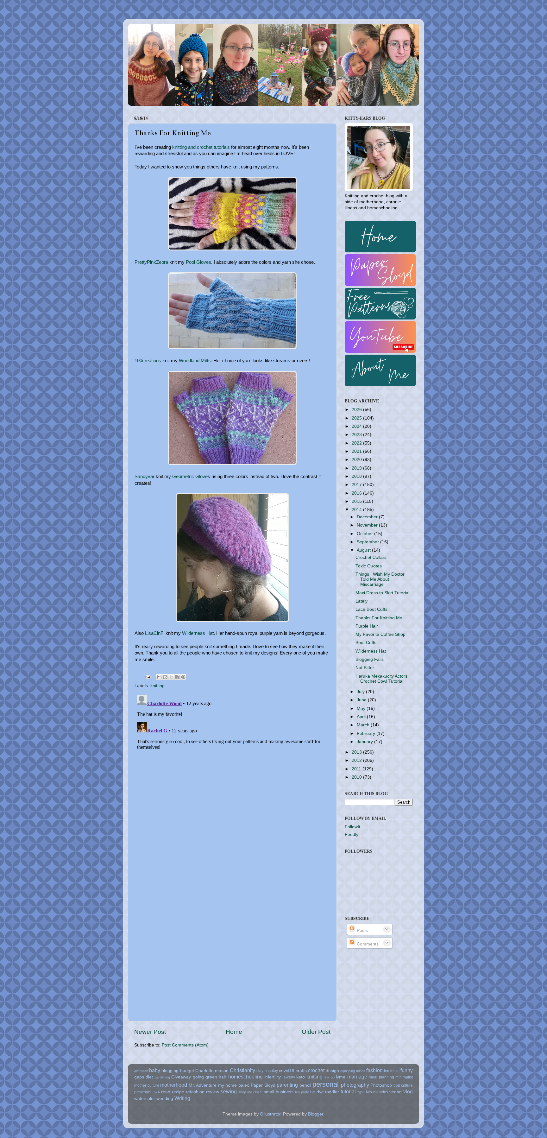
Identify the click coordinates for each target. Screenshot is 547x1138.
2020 (357, 459)
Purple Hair (366, 626)
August (364, 550)
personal (325, 1084)
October (365, 533)
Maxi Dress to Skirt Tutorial (382, 593)
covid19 (286, 1070)
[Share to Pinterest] (183, 677)
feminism (391, 1071)
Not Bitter (364, 667)
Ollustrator (270, 1114)
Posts (361, 930)
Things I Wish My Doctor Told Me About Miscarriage (380, 579)
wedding (164, 1098)
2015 (357, 501)
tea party (302, 1092)
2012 (357, 760)
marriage (357, 1076)
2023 (357, 434)
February (366, 733)
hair (222, 1077)
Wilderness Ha (197, 633)
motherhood (173, 1085)
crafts (301, 1070)
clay (259, 1071)
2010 (357, 777)
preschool (142, 1092)
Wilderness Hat (370, 651)
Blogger (315, 1114)
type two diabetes (372, 1092)
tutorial (348, 1091)
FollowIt (352, 827)
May (362, 708)
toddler (332, 1092)
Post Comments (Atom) (185, 1045)
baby (154, 1070)
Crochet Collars (371, 557)
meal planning (381, 1077)
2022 (357, 443)
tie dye (317, 1092)
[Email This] (159, 677)
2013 (357, 752)
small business (278, 1092)
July (361, 691)
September (368, 542)
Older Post (316, 1031)
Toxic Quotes (368, 566)
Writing (182, 1098)
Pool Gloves (198, 262)
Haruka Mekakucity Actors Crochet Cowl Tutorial (381, 679)
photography (355, 1085)
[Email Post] (147, 676)
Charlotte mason (212, 1070)
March (364, 725)
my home (227, 1085)
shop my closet (250, 1092)
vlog (408, 1091)
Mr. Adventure (203, 1085)
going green (205, 1077)
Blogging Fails (369, 659)
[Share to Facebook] (177, 677)
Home (234, 1031)
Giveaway (181, 1077)
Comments (367, 944)
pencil (305, 1085)
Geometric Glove (190, 476)
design (332, 1070)
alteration (141, 1071)
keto (300, 1077)
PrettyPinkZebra (151, 262)
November (368, 525)
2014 (357, 509)
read (165, 1092)
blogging (170, 1070)
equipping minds (352, 1071)
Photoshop (381, 1085)
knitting (157, 685)
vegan (395, 1092)
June (362, 700)
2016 (357, 493)
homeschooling (245, 1076)
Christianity (242, 1070)
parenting (287, 1085)
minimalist (404, 1077)
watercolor (144, 1098)
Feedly (351, 834)
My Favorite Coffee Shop (380, 634)
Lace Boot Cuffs (371, 609)
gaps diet (143, 1077)
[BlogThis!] (165, 677)
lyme (340, 1077)
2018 (357, 476)
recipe (178, 1092)
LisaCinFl (154, 633)
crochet (316, 1070)
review (212, 1092)
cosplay (271, 1071)
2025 (357, 418)
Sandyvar (144, 476)
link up (329, 1077)
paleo (243, 1085)
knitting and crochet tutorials (201, 147)
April (362, 716)
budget (187, 1070)
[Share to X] (171, 677)
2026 (357, 409)
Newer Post (150, 1031)
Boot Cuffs (365, 642)
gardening (162, 1077)
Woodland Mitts (195, 360)
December (368, 517)
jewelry (289, 1077)
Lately (361, 601)
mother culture (146, 1085)
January (365, 741)
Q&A (156, 1092)
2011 (357, 769)
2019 (357, 468)
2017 (357, 484)
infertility (272, 1077)
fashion (374, 1070)
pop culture (403, 1085)
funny (406, 1070)
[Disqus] (232, 771)
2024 (357, 426)
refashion (195, 1092)
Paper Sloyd (263, 1085)
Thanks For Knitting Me (378, 618)
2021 (357, 451)
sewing (229, 1091)
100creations (148, 360)
